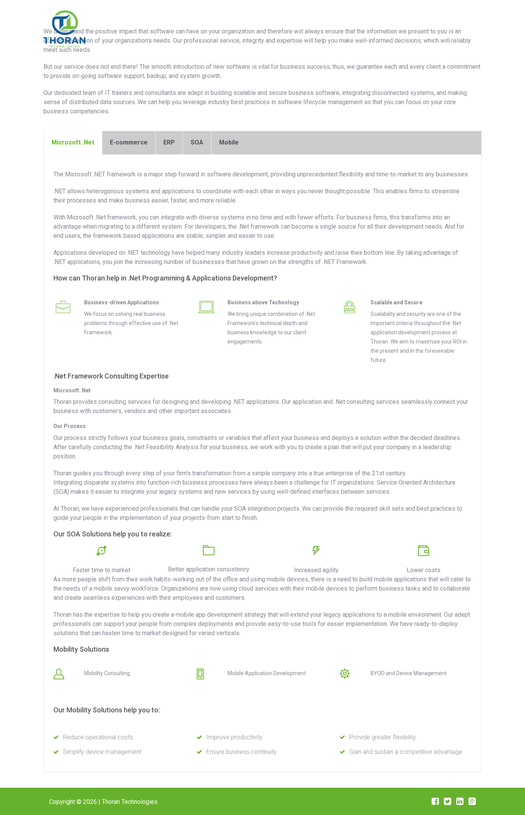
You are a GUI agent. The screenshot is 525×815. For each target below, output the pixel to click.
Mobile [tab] (229, 142)
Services (352, 27)
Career (391, 27)
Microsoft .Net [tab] (73, 142)
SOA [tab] (197, 142)
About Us (309, 27)
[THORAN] (64, 27)
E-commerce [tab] (129, 142)
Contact (428, 27)
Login (463, 27)
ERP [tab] (169, 142)
